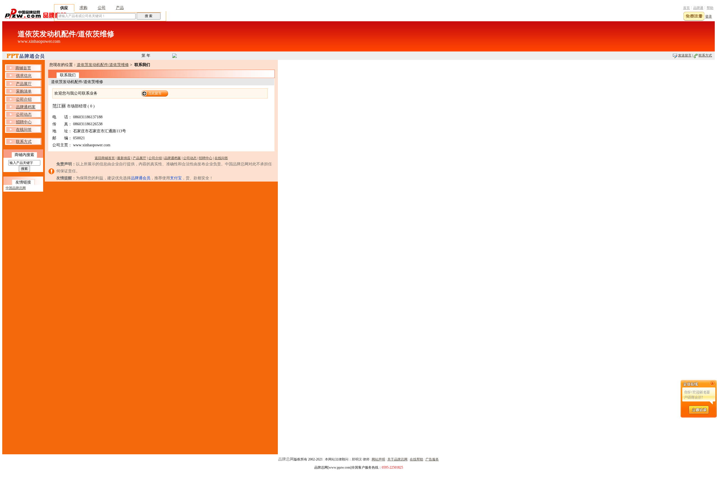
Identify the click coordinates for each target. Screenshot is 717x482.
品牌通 (698, 8)
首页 (686, 8)
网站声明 (378, 459)
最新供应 (124, 158)
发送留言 (685, 55)
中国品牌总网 (16, 188)
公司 (102, 8)
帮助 (710, 8)
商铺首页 (23, 68)
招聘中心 (205, 158)
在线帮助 (416, 459)
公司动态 (190, 158)
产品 (120, 8)
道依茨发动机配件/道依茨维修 (103, 65)
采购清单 (24, 91)
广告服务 (432, 459)
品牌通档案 (172, 158)
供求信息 (24, 76)
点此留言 (155, 93)
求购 (83, 8)
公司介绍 (155, 158)
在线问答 (221, 158)
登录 (708, 16)
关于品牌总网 (397, 459)
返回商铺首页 (105, 158)
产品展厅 (139, 158)
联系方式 (705, 55)
